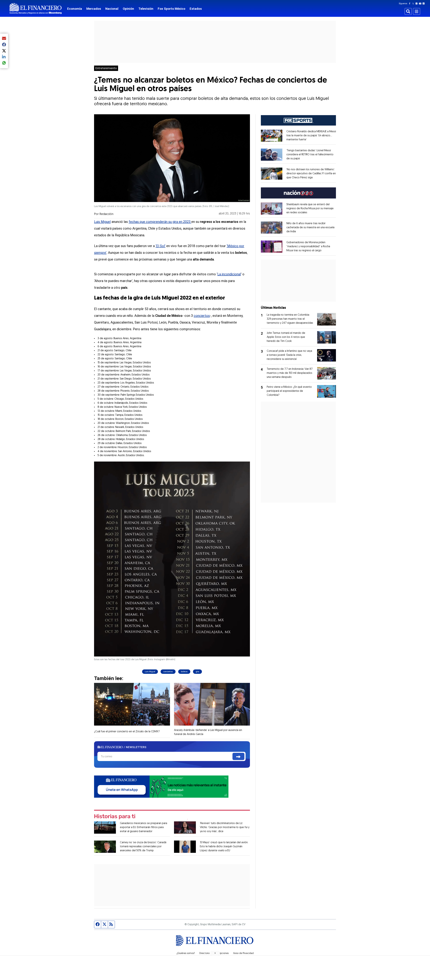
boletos (184, 671)
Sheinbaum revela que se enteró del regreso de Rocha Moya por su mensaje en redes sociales (310, 208)
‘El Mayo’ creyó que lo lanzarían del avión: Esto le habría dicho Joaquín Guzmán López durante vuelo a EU (224, 846)
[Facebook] (410, 3)
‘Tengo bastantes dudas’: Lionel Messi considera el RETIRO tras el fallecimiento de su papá (309, 154)
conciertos (202, 316)
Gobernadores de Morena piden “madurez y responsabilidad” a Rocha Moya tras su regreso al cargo (308, 246)
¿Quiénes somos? (186, 953)
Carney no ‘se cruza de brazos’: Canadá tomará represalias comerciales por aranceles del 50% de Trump (143, 846)
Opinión (128, 9)
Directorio (204, 953)
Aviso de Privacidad (243, 953)
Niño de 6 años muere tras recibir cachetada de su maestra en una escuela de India (310, 227)
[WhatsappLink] (161, 786)
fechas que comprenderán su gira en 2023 (160, 222)
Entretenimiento (106, 68)
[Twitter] (414, 3)
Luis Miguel (102, 222)
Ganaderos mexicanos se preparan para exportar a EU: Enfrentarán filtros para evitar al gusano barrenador (143, 827)
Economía (74, 9)
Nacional (111, 9)
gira (197, 671)
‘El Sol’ (160, 246)
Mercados (93, 9)
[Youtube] (421, 3)
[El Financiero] (35, 8)
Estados (196, 9)
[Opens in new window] (271, 136)
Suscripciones (221, 953)
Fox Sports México (171, 9)
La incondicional (229, 274)
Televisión (145, 9)
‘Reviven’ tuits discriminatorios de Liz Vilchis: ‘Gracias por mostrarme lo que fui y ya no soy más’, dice (224, 827)
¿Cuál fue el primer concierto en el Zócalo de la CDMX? (127, 731)
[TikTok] (424, 3)
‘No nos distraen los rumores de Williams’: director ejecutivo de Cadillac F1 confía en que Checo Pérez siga (311, 173)
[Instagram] (417, 3)
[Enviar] (238, 756)
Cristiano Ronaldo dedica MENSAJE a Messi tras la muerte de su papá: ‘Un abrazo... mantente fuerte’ (311, 135)
